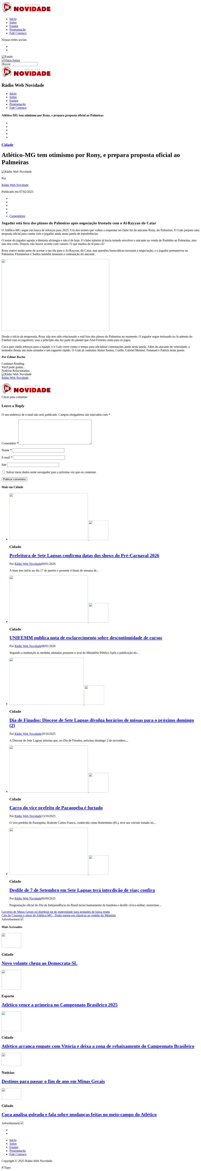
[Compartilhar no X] (104, 126)
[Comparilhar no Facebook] (104, 123)
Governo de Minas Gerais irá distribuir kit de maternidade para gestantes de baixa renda (56, 911)
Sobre (13, 22)
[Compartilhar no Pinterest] (104, 133)
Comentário (10, 443)
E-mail (7, 457)
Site (4, 464)
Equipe (13, 26)
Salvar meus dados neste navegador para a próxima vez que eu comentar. (51, 472)
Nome (7, 450)
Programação (17, 29)
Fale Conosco (17, 33)
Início (12, 19)
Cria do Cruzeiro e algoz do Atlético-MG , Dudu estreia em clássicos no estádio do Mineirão (59, 915)
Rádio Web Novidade (15, 185)
